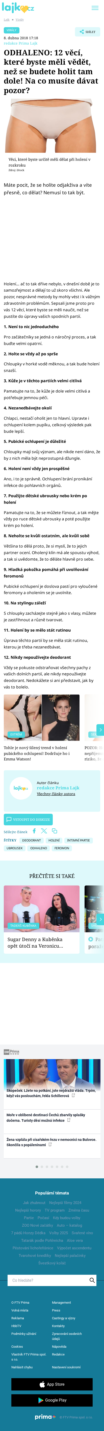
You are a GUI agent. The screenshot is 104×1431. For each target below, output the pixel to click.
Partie (29, 1218)
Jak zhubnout (34, 1203)
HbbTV (16, 1326)
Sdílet (85, 33)
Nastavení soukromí (66, 1367)
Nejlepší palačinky (70, 1255)
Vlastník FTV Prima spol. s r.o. (28, 1356)
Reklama (17, 1318)
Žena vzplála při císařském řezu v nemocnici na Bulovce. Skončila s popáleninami (51, 1142)
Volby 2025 (58, 1233)
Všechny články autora (56, 793)
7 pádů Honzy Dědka (28, 1233)
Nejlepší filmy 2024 (65, 1203)
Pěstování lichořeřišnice (33, 1248)
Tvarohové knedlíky (35, 1255)
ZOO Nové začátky (37, 1225)
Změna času (78, 1210)
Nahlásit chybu (22, 1367)
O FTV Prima (20, 1302)
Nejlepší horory (28, 1210)
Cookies (17, 1346)
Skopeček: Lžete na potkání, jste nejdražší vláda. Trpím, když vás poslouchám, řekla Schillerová (51, 1093)
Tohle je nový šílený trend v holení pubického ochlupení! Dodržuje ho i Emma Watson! (37, 753)
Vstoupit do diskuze (31, 819)
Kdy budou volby (66, 1218)
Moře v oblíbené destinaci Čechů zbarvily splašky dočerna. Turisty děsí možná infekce (46, 1117)
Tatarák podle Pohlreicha (42, 1240)
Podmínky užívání (23, 1334)
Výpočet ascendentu (74, 1248)
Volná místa (19, 1310)
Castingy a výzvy (63, 1318)
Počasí (43, 1218)
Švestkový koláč (52, 1263)
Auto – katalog (69, 1225)
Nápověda (59, 1346)
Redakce (58, 1354)
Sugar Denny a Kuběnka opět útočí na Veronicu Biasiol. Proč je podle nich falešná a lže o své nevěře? (38, 942)
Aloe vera (75, 1240)
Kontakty (58, 1326)
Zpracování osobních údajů (67, 1336)
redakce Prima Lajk (20, 43)
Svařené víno (82, 1233)
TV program (55, 1210)
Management (61, 1302)
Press (56, 1310)
